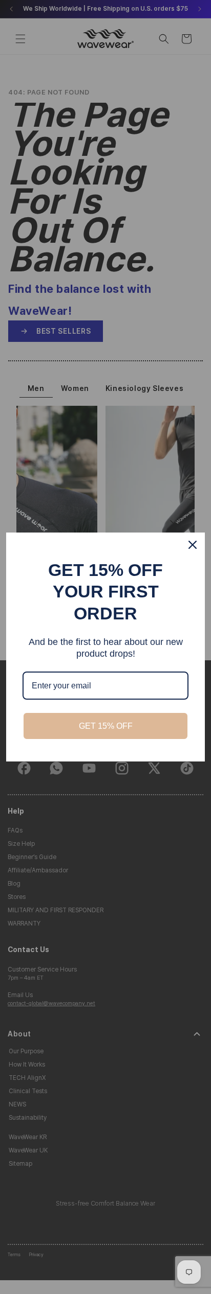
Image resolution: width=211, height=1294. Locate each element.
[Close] (192, 545)
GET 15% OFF (106, 726)
